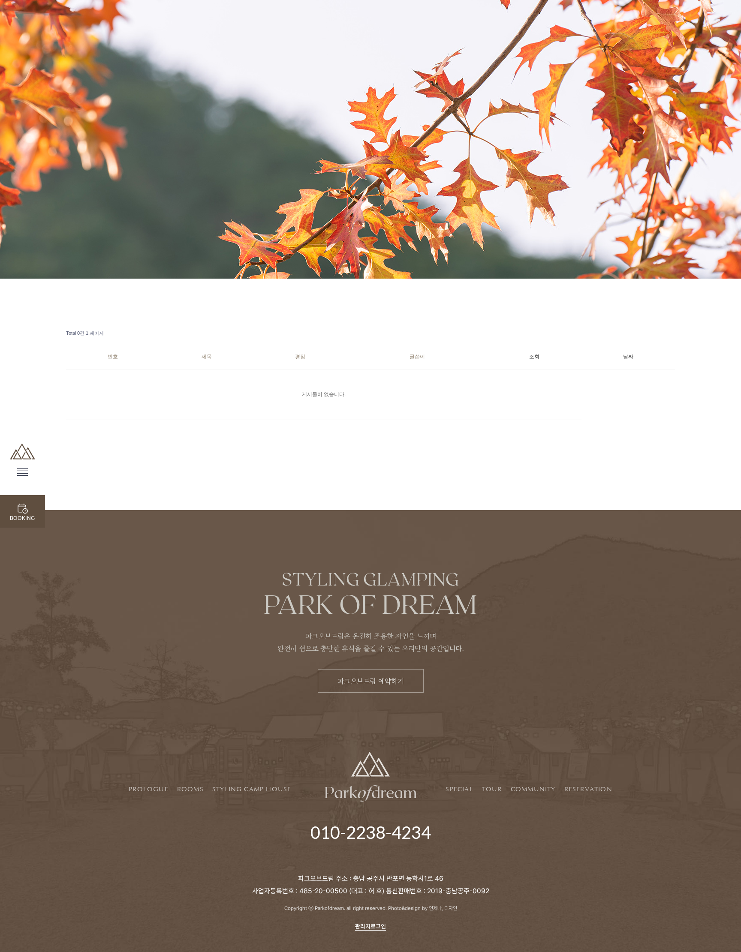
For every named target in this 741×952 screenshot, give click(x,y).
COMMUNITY (533, 790)
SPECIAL (459, 790)
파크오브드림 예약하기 (370, 681)
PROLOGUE (149, 790)
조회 (534, 357)
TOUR (492, 790)
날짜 (628, 357)
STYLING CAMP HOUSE (252, 790)
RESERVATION (588, 790)
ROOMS (190, 790)
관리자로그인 (370, 926)
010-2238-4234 (370, 832)
